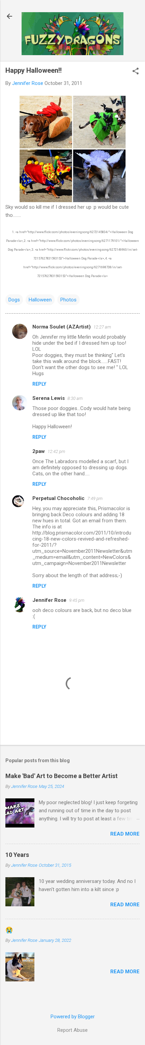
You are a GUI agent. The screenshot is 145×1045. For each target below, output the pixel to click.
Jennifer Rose (49, 600)
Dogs (14, 300)
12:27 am (102, 327)
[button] (136, 71)
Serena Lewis (48, 398)
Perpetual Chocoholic (58, 498)
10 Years (17, 854)
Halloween (40, 300)
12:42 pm (56, 451)
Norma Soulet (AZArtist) (61, 327)
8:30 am (75, 398)
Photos (68, 300)
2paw (38, 451)
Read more (125, 834)
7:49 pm (95, 498)
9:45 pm (76, 600)
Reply (39, 384)
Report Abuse (72, 1030)
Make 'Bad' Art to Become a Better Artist (61, 775)
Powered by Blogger (73, 1017)
